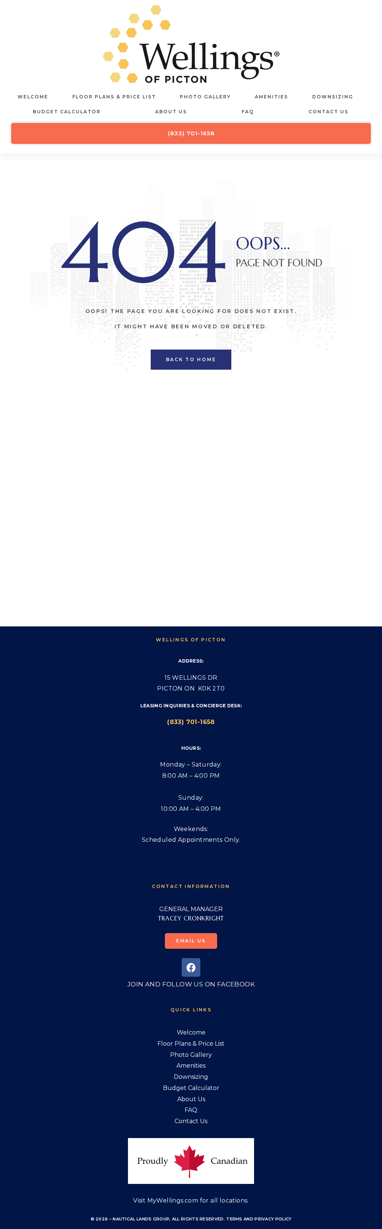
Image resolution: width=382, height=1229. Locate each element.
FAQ (248, 111)
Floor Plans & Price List (114, 96)
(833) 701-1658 (191, 722)
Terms (234, 1219)
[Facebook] (191, 967)
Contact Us (328, 111)
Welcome (33, 96)
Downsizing (332, 96)
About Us (171, 111)
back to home (191, 359)
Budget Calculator (67, 111)
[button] (191, 133)
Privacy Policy (272, 1219)
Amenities (271, 96)
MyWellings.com (172, 1200)
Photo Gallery (205, 96)
